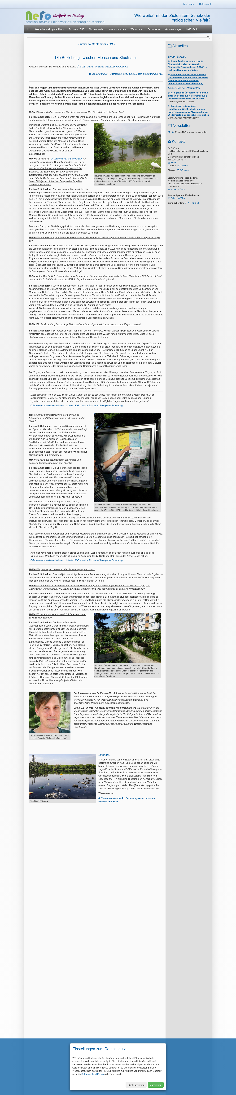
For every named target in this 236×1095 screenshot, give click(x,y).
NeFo (173, 162)
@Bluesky (184, 170)
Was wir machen (117, 29)
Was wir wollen (96, 29)
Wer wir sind (137, 29)
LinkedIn (184, 165)
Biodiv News (154, 29)
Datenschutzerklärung (92, 1074)
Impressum (188, 4)
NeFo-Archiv (192, 29)
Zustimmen (156, 1084)
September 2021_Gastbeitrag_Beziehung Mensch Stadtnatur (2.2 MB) (127, 73)
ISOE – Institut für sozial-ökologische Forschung (103, 66)
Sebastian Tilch (178, 198)
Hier (173, 132)
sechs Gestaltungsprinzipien (68, 158)
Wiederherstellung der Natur (49, 29)
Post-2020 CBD (76, 29)
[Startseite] (29, 29)
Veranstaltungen (173, 29)
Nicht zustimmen (136, 1084)
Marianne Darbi (178, 189)
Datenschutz (205, 4)
